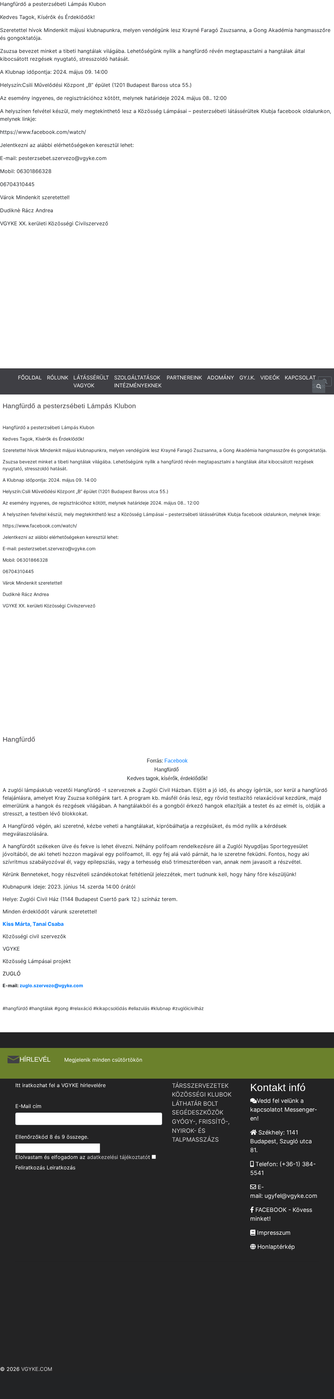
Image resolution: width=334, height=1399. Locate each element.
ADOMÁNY (220, 377)
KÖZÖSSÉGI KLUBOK (202, 1094)
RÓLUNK (57, 377)
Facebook (176, 761)
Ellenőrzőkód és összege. (51, 1137)
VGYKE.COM (36, 1369)
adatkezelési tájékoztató (117, 1157)
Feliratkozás (30, 1167)
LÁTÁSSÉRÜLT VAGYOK (91, 381)
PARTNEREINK (184, 377)
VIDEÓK (270, 377)
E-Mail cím (28, 1106)
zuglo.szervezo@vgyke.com (51, 985)
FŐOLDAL (30, 377)
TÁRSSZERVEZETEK (200, 1085)
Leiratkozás (61, 1167)
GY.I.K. (247, 377)
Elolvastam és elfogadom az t (82, 1157)
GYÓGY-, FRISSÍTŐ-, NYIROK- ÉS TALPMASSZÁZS (201, 1130)
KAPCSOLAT (300, 377)
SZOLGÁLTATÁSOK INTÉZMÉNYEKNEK (137, 381)
